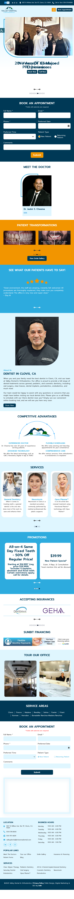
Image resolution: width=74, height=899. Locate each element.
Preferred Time (9, 132)
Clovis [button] (10, 712)
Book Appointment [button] (64, 10)
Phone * (6, 121)
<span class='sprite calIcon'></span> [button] (69, 126)
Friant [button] (62, 712)
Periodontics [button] (41, 873)
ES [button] (8, 3)
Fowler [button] (54, 712)
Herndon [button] (25, 715)
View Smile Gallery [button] (37, 258)
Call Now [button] (42, 72)
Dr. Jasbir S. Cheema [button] (34, 209)
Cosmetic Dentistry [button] (44, 870)
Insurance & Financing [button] (61, 854)
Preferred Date (44, 121)
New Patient (46, 136)
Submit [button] (37, 155)
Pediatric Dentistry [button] (62, 499)
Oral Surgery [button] (24, 870)
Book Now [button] (32, 72)
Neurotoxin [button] (12, 499)
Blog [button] (21, 857)
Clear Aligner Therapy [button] (11, 867)
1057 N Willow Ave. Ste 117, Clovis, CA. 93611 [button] (36, 2)
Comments (8, 143)
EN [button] (6, 3)
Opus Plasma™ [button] (37, 499)
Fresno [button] (19, 712)
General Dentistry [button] (60, 867)
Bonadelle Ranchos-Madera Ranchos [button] (47, 715)
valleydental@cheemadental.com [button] (18, 840)
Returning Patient (61, 136)
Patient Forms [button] (8, 857)
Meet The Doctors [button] (9, 854)
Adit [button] (40, 885)
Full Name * (8, 111)
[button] (2, 30)
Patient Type (43, 132)
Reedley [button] (37, 712)
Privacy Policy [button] (38, 883)
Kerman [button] (15, 715)
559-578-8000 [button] (64, 2)
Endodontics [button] (7, 873)
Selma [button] (45, 712)
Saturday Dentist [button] (9, 870)
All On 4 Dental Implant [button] (45, 867)
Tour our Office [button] (25, 854)
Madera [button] (28, 712)
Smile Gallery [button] (41, 854)
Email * (41, 111)
